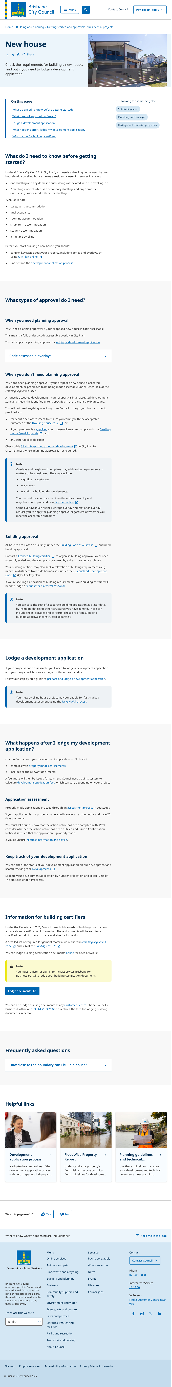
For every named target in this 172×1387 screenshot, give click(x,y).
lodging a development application (78, 342)
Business (52, 1285)
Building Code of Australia (76, 545)
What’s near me (98, 1265)
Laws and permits (58, 1316)
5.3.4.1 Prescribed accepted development (47, 446)
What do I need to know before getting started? (42, 109)
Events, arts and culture (62, 1309)
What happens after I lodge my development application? (48, 130)
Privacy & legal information (97, 1366)
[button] (28, 54)
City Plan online (28, 256)
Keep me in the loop (154, 1236)
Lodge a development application (33, 123)
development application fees (36, 782)
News (91, 1272)
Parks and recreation (60, 1333)
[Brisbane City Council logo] (29, 9)
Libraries (93, 1285)
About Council (55, 1347)
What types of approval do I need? (34, 116)
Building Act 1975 (46, 946)
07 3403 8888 (137, 1275)
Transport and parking (61, 1340)
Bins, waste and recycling (63, 1272)
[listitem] (128, 109)
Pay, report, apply (147, 10)
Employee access (30, 1366)
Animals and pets (58, 1265)
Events (92, 1278)
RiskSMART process (74, 701)
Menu (72, 10)
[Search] (86, 10)
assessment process (80, 807)
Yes (48, 1214)
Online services (56, 1258)
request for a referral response (46, 586)
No (67, 1214)
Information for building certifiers (34, 136)
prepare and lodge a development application (76, 679)
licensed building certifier (34, 556)
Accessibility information (60, 1366)
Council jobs (95, 1292)
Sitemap (10, 1366)
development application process (52, 263)
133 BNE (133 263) (42, 1009)
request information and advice (47, 840)
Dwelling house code (45, 423)
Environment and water (62, 1303)
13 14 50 (134, 1287)
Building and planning (61, 1278)
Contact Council (118, 9)
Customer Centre (75, 1005)
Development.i (41, 869)
